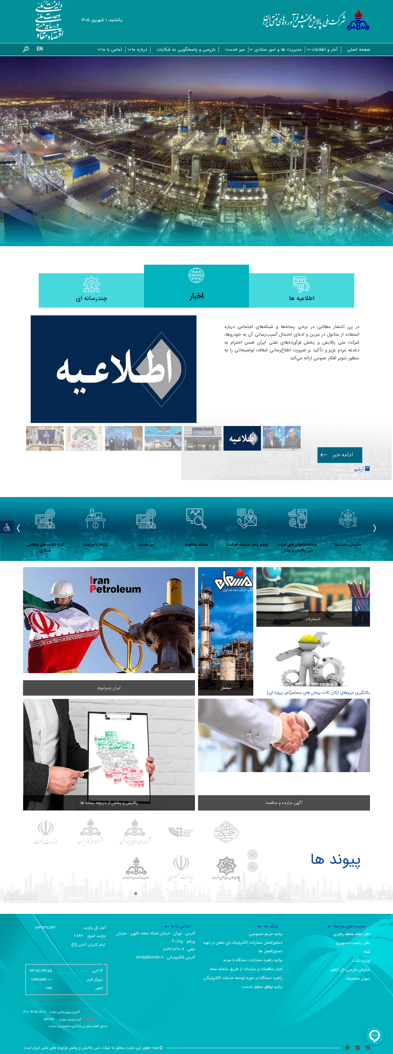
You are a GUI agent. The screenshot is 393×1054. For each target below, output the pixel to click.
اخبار (197, 296)
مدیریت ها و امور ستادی (278, 49)
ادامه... (339, 455)
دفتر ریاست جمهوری (353, 943)
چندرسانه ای (91, 298)
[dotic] (226, 869)
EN (40, 49)
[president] (181, 869)
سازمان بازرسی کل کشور (350, 969)
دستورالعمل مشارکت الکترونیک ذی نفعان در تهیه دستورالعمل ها (242, 946)
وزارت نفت (361, 960)
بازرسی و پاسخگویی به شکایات (186, 49)
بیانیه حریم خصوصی (265, 934)
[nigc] (90, 832)
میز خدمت (235, 49)
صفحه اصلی (358, 49)
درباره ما (139, 49)
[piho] (135, 869)
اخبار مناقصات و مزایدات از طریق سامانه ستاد (246, 969)
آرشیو (359, 469)
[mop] (45, 832)
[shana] (181, 832)
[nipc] (135, 832)
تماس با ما (112, 49)
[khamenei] (226, 832)
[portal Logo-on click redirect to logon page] (316, 20)
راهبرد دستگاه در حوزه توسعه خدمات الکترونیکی (243, 978)
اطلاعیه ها (301, 298)
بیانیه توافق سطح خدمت (262, 987)
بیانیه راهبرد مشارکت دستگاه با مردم (253, 960)
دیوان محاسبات (357, 978)
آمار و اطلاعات (324, 49)
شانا (367, 952)
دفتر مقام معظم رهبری (351, 934)
